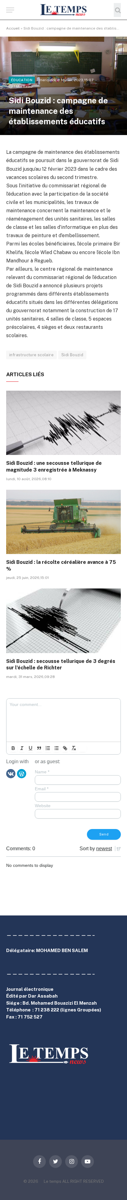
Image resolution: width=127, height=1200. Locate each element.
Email (41, 788)
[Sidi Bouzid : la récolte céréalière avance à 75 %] (63, 522)
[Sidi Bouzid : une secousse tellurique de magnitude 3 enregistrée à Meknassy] (63, 423)
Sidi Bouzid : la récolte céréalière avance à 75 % (61, 565)
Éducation (21, 80)
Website (43, 805)
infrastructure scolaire (31, 355)
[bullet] (56, 748)
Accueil (13, 28)
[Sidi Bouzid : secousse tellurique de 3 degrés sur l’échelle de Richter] (63, 620)
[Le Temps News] (63, 10)
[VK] (10, 773)
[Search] (117, 10)
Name (42, 771)
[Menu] (10, 10)
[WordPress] (21, 773)
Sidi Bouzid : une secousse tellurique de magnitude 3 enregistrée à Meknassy (54, 466)
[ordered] (47, 748)
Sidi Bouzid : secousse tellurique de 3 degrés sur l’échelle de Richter (60, 664)
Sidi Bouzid (72, 355)
